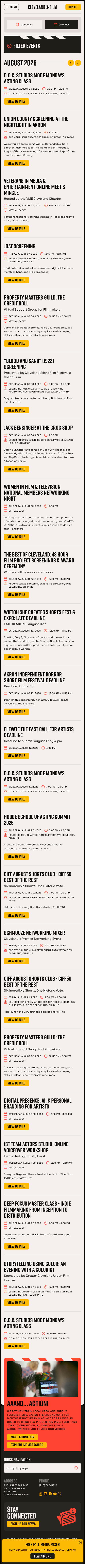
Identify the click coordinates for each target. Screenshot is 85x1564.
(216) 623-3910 (48, 1485)
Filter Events (26, 45)
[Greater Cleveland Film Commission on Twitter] (59, 1493)
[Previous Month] (71, 63)
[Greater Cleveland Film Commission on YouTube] (55, 1493)
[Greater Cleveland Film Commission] (42, 7)
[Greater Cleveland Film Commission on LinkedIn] (45, 1493)
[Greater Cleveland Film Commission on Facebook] (50, 1493)
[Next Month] (78, 63)
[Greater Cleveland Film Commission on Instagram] (40, 1494)
